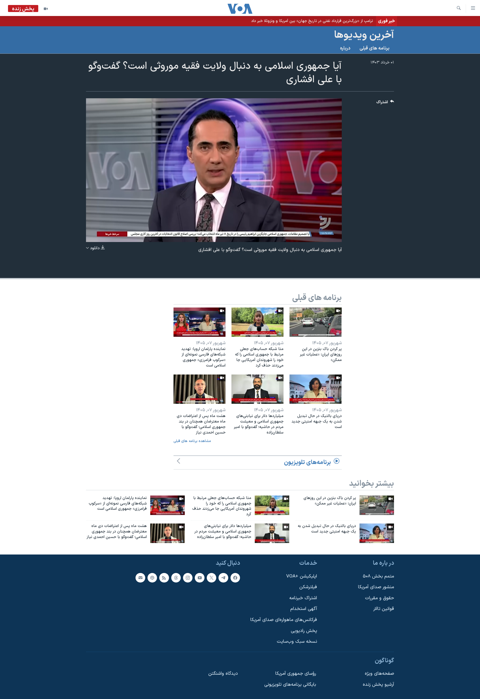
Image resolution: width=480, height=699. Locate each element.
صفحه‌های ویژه (379, 673)
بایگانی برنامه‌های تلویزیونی (290, 684)
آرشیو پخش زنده (378, 684)
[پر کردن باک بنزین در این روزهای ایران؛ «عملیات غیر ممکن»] (316, 322)
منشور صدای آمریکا (376, 587)
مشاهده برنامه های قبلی (192, 441)
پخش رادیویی (304, 630)
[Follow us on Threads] (176, 577)
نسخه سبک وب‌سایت (297, 641)
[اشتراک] (140, 577)
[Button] (385, 103)
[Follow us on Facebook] (235, 577)
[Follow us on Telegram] (223, 577)
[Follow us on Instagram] (187, 577)
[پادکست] (152, 577)
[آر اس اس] (164, 577)
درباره (345, 48)
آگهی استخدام (303, 609)
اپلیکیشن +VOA (301, 576)
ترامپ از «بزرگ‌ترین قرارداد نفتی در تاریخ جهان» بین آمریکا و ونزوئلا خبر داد (312, 21)
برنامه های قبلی (375, 48)
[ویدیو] (45, 8)
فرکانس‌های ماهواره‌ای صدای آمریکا (283, 619)
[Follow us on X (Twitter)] (211, 577)
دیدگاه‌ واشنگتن (223, 673)
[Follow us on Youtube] (199, 577)
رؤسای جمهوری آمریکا (295, 673)
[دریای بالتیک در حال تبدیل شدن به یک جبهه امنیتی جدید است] (316, 389)
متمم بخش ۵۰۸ (378, 576)
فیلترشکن (308, 587)
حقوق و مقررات (379, 598)
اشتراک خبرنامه (303, 598)
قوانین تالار (383, 609)
